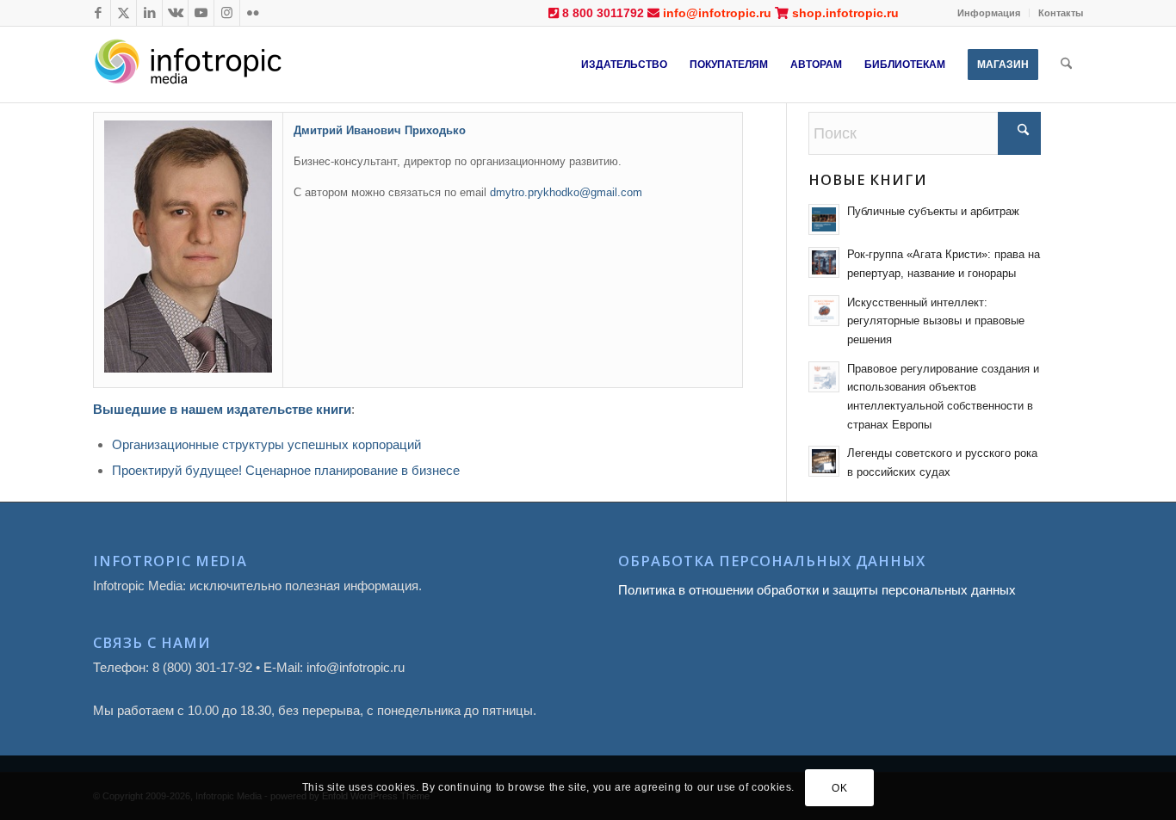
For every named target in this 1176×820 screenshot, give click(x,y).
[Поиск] (1066, 64)
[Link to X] (123, 13)
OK (839, 787)
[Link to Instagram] (226, 13)
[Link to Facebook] (97, 13)
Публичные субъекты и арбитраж (933, 211)
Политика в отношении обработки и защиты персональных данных (817, 590)
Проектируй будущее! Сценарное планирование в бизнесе (286, 470)
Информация (988, 13)
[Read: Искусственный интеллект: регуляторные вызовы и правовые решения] (823, 310)
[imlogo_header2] (222, 64)
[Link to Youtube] (201, 13)
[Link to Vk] (175, 13)
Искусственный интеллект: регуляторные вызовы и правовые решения (935, 321)
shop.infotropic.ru (845, 13)
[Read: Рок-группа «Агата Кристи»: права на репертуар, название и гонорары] (823, 262)
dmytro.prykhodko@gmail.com (566, 192)
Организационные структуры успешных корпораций (266, 444)
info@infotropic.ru (717, 13)
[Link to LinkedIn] (149, 13)
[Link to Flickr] (253, 13)
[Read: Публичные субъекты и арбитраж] (823, 219)
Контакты (1060, 13)
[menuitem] (989, 13)
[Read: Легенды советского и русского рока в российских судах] (823, 461)
